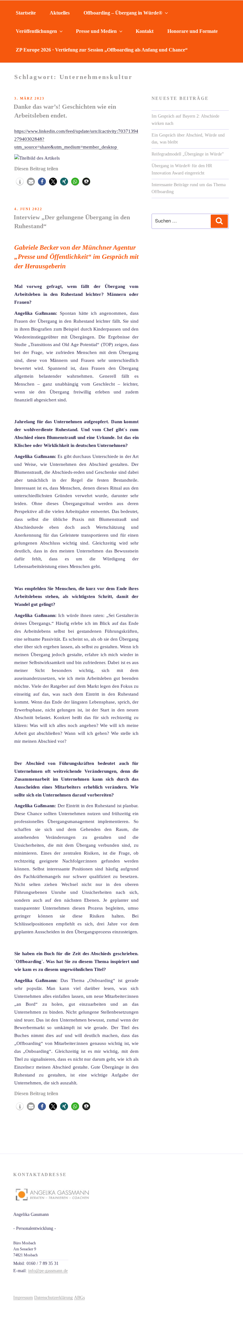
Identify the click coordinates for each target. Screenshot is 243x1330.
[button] (20, 182)
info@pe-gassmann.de (48, 1270)
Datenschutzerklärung (53, 1297)
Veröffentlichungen (36, 31)
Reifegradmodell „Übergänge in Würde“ (188, 154)
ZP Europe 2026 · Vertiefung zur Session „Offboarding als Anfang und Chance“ (102, 49)
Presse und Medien (96, 31)
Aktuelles (60, 12)
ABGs (79, 1297)
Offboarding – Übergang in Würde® (123, 12)
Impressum (23, 1297)
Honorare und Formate (192, 31)
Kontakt (144, 31)
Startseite (26, 12)
